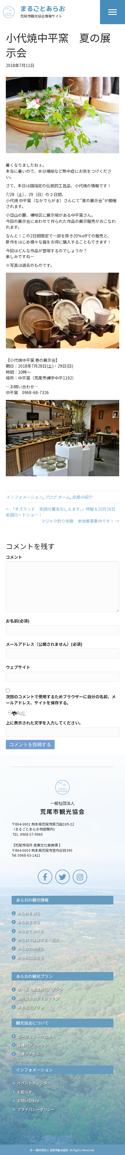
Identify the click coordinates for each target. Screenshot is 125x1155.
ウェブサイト (18, 667)
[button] (45, 877)
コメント (14, 557)
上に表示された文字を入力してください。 (44, 723)
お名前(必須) (17, 621)
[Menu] (112, 12)
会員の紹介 (82, 497)
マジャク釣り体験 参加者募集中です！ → (80, 521)
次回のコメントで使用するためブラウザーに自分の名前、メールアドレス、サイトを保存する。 (61, 699)
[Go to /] (51, 12)
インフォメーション (24, 497)
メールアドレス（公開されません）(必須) (44, 644)
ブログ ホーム (57, 497)
